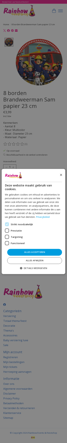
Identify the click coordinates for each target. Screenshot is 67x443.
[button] (33, 268)
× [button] (61, 175)
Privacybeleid (43, 217)
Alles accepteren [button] (34, 252)
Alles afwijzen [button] (35, 260)
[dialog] (33, 221)
